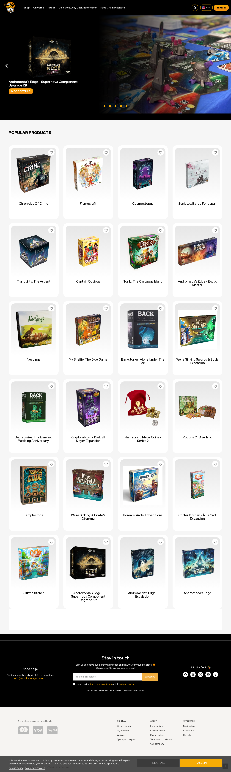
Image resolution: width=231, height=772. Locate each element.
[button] (17, 64)
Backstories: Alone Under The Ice (142, 361)
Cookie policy (16, 767)
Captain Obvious (88, 281)
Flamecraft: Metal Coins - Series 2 (142, 439)
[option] (115, 64)
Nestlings (33, 359)
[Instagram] (193, 674)
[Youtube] (208, 674)
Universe (38, 7)
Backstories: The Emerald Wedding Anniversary (33, 439)
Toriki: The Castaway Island (142, 281)
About (51, 7)
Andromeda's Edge (197, 593)
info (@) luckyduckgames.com (30, 678)
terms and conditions (101, 684)
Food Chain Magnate (112, 7)
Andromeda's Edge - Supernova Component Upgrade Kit (88, 596)
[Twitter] (200, 674)
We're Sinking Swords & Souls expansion (197, 361)
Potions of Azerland (197, 437)
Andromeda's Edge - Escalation (143, 594)
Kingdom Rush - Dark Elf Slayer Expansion (88, 439)
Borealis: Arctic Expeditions (142, 515)
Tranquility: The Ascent (33, 281)
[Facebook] (185, 674)
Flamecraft (88, 203)
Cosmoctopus (142, 203)
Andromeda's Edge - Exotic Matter (197, 283)
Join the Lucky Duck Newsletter (78, 7)
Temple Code (33, 515)
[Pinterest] (215, 674)
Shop (26, 7)
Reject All (158, 763)
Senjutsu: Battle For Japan (197, 203)
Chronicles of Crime (33, 203)
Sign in (221, 7)
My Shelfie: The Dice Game (88, 359)
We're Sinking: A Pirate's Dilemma (88, 516)
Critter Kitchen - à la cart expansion (197, 516)
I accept (201, 763)
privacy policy (127, 684)
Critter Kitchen (33, 593)
